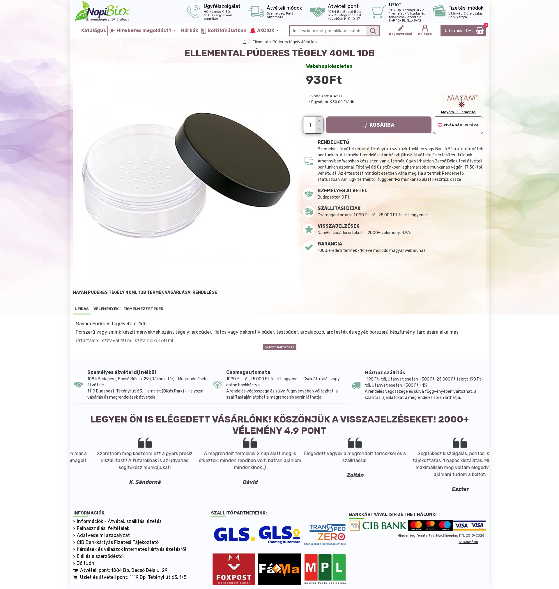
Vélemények (106, 309)
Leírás (82, 309)
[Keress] (372, 31)
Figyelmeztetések (143, 309)
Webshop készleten (329, 66)
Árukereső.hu (468, 542)
